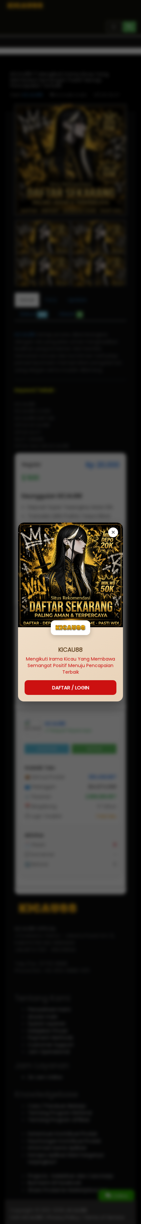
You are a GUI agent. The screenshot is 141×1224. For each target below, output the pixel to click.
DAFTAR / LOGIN (70, 687)
